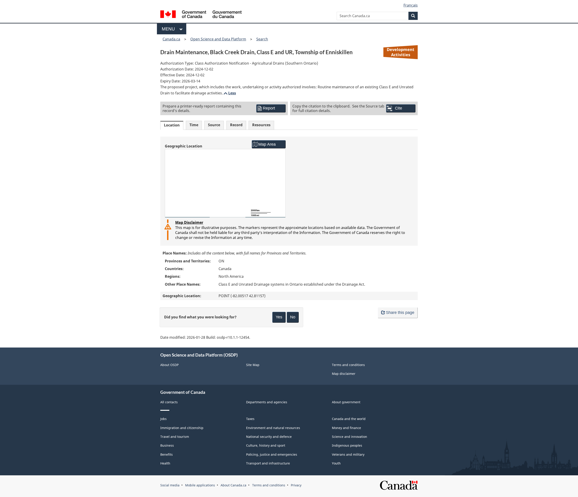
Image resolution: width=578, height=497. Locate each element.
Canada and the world (349, 419)
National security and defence (269, 436)
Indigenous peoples (347, 445)
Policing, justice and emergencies (271, 454)
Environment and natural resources (273, 428)
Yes (279, 317)
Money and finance (346, 428)
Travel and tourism (174, 436)
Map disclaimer (343, 373)
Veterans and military (348, 454)
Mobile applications (200, 485)
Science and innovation (349, 436)
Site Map (252, 365)
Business (167, 445)
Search (262, 39)
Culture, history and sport (265, 445)
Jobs (163, 419)
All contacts (169, 402)
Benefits (166, 454)
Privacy (296, 485)
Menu (169, 29)
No (292, 317)
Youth (336, 463)
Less (229, 93)
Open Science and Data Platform (218, 39)
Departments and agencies (266, 402)
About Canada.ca (233, 485)
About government (346, 402)
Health (165, 463)
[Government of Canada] (201, 14)
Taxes (250, 419)
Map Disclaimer (189, 222)
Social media (169, 485)
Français (410, 5)
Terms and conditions (348, 365)
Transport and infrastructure (268, 463)
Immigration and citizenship (181, 428)
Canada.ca (171, 39)
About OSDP (169, 365)
